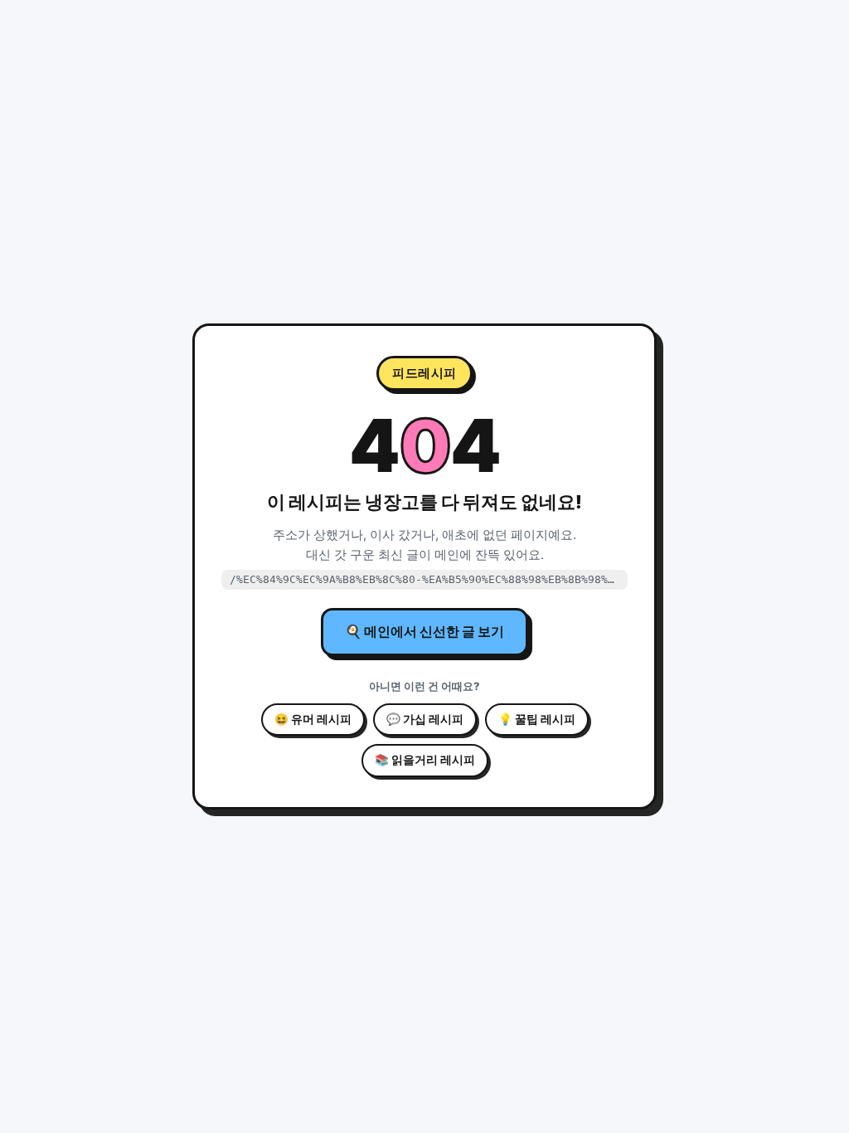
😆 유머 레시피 (313, 719)
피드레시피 (424, 373)
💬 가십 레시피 (424, 719)
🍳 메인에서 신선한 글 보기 (424, 631)
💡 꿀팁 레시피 (536, 719)
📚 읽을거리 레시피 (425, 759)
